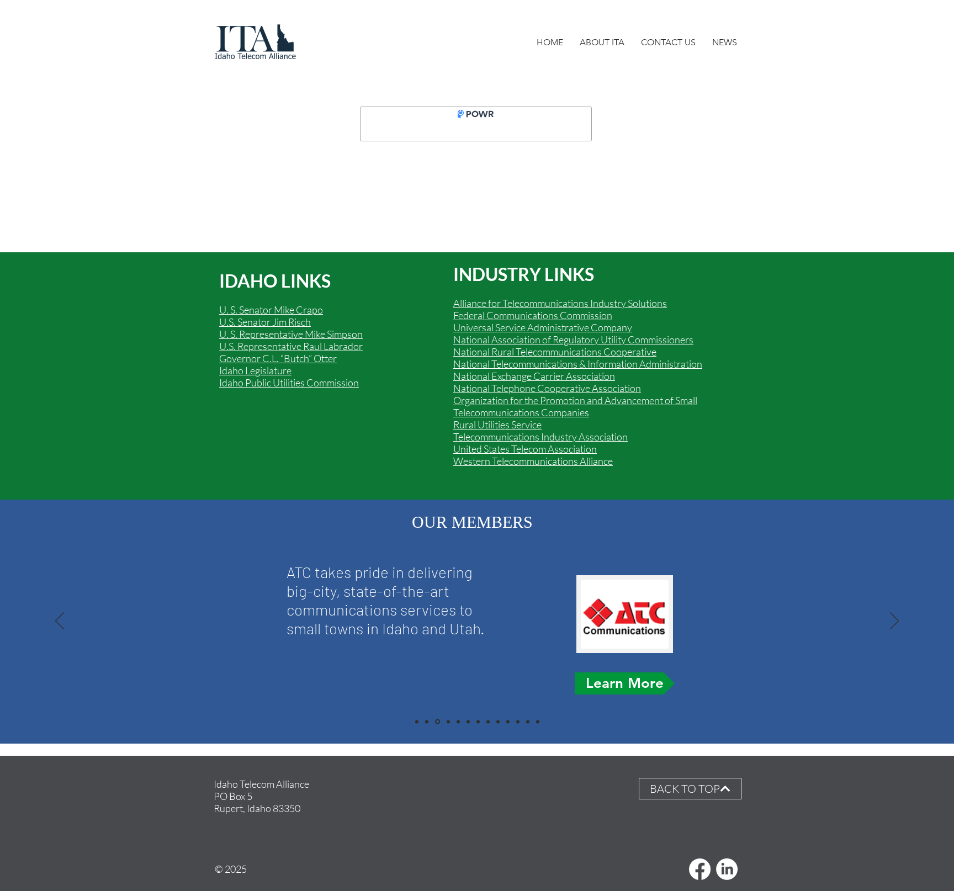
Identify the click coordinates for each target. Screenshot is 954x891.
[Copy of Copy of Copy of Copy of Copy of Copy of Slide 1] (416, 721)
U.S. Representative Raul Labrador (291, 346)
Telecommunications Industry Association (540, 437)
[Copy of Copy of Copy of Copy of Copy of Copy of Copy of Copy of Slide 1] (518, 721)
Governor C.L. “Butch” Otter (278, 358)
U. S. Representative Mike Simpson (291, 334)
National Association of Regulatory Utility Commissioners (573, 339)
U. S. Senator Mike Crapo (271, 310)
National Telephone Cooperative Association (547, 388)
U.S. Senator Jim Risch (265, 322)
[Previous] (59, 621)
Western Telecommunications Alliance (533, 461)
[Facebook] (700, 869)
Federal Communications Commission (532, 315)
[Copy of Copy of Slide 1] (468, 721)
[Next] (894, 621)
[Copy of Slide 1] (448, 721)
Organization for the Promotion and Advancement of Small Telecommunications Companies (575, 406)
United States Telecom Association (525, 449)
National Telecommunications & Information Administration (577, 364)
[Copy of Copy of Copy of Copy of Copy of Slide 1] (458, 721)
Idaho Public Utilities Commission (289, 382)
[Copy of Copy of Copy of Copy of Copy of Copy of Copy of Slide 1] (508, 721)
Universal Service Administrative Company (542, 327)
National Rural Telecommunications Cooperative (554, 352)
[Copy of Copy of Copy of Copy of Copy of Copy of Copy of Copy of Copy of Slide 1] (527, 721)
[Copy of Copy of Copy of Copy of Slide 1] (488, 721)
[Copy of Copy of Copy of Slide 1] (426, 721)
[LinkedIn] (727, 869)
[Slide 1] (437, 721)
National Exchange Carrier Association (534, 376)
